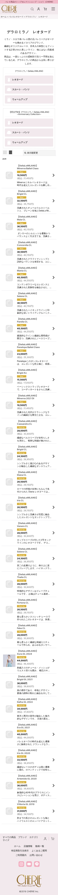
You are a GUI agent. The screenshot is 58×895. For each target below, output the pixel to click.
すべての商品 (9, 837)
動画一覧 (39, 846)
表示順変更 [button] (32, 152)
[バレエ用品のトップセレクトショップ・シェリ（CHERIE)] (9, 9)
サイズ (6, 840)
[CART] (45, 9)
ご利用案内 (21, 855)
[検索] (32, 9)
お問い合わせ (36, 855)
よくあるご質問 (39, 850)
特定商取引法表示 (20, 850)
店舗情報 (28, 846)
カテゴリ (33, 837)
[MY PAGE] (39, 9)
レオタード (17, 79)
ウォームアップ (19, 99)
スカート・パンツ (21, 89)
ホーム (17, 846)
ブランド (22, 837)
